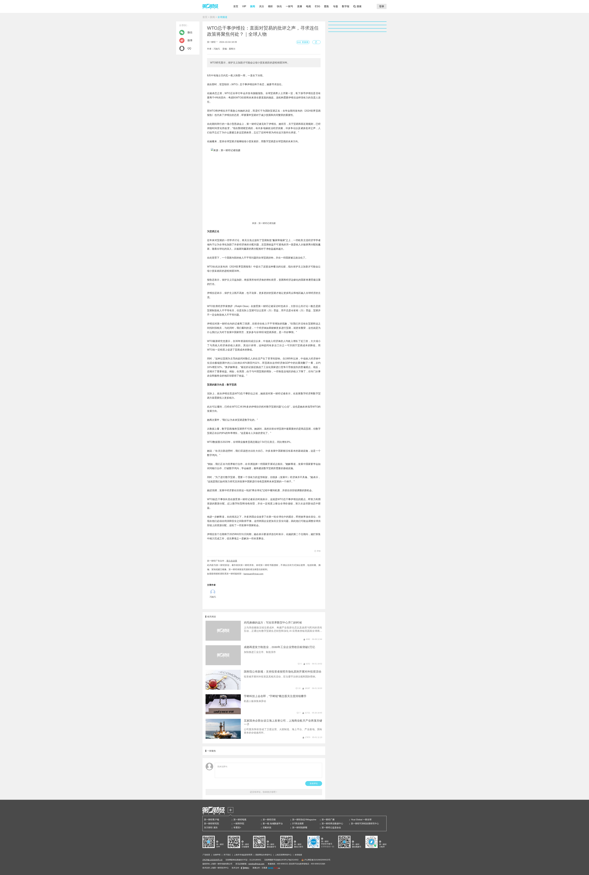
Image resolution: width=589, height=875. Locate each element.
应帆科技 (267, 827)
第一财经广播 (328, 819)
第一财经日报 (269, 819)
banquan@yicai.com (253, 573)
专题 (335, 6)
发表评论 (314, 783)
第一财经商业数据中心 (332, 823)
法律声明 (216, 855)
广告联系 (206, 855)
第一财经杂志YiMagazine (304, 819)
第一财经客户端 (211, 819)
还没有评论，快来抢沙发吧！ (264, 792)
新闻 (252, 6)
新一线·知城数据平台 (273, 823)
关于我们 (227, 855)
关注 (261, 6)
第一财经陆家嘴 (299, 827)
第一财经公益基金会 (331, 827)
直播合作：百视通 (259, 868)
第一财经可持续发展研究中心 (365, 823)
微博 (189, 40)
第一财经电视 (239, 819)
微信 (189, 32)
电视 (308, 6)
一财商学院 (238, 823)
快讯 (279, 6)
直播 (299, 6)
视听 (270, 6)
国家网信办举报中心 (263, 855)
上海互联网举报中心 (283, 855)
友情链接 (298, 855)
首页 (235, 6)
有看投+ (237, 827)
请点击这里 (231, 561)
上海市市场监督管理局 (243, 855)
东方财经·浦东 (211, 827)
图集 (326, 6)
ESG (317, 6)
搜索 (359, 6)
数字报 (345, 6)
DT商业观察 (298, 823)
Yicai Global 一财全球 (361, 819)
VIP (244, 6)
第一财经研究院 (211, 823)
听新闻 (305, 42)
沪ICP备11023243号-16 (212, 860)
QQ (189, 48)
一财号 (289, 6)
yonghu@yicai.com (256, 864)
